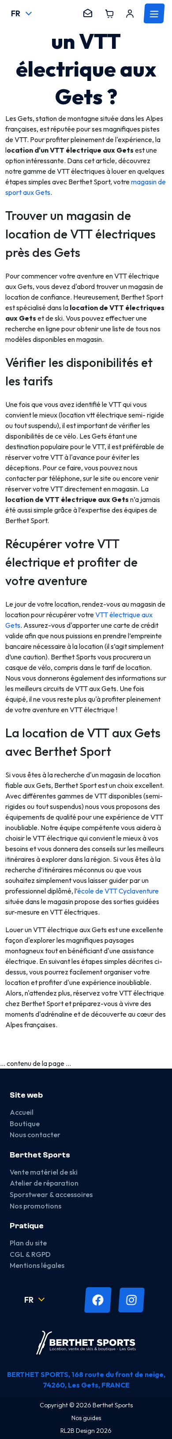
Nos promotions (35, 1205)
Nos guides (86, 1418)
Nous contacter (35, 1134)
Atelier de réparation (44, 1183)
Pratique (27, 1225)
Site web (26, 1095)
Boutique (25, 1123)
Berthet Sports (40, 1155)
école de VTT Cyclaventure (118, 890)
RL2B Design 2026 (86, 1431)
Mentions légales (37, 1265)
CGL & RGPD (30, 1254)
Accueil (22, 1112)
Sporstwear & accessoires (51, 1194)
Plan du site (28, 1242)
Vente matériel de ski (44, 1172)
